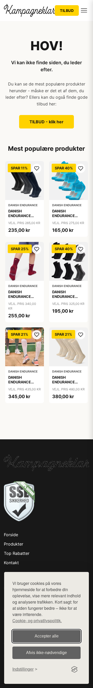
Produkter (13, 544)
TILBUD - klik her (46, 121)
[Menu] (84, 10)
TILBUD (67, 10)
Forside (11, 534)
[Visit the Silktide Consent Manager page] (74, 669)
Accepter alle (47, 636)
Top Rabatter (16, 553)
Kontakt (11, 562)
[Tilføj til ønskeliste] (36, 168)
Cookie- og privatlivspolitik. (37, 621)
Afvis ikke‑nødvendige (46, 652)
